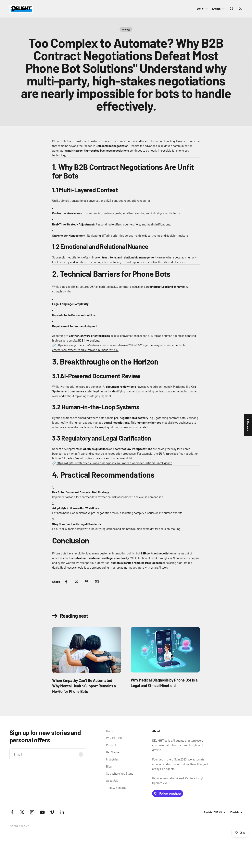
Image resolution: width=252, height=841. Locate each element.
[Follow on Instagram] (32, 812)
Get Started (113, 752)
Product (111, 745)
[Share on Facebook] (66, 581)
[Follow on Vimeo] (52, 812)
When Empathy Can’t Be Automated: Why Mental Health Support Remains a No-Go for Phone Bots (84, 686)
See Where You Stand (119, 773)
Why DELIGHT (115, 738)
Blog (109, 766)
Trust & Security (116, 787)
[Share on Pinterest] (87, 581)
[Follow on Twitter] (22, 812)
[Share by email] (97, 581)
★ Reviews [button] (247, 424)
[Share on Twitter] (76, 581)
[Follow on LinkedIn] (62, 812)
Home (110, 731)
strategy (126, 29)
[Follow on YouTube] (42, 812)
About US (112, 780)
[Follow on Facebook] (12, 812)
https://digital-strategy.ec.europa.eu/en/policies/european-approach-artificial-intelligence (114, 463)
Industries (112, 759)
